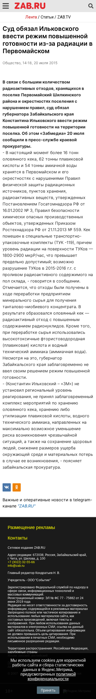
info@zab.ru (16, 566)
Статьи (47, 17)
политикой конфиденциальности (52, 676)
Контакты (17, 538)
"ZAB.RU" (26, 505)
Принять (48, 690)
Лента (31, 17)
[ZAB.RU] (30, 8)
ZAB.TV (64, 17)
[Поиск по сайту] (91, 6)
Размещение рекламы (31, 527)
